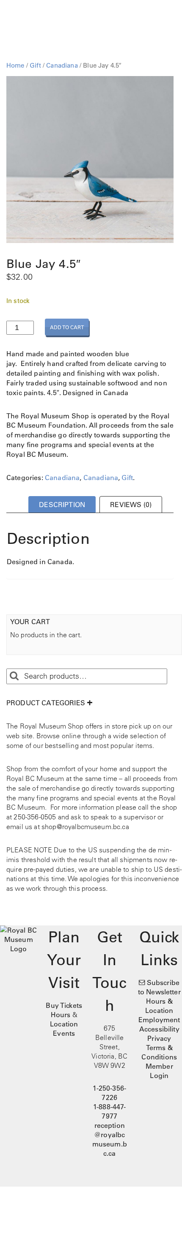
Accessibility (159, 1029)
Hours (61, 1014)
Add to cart (67, 327)
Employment (159, 1019)
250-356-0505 (35, 817)
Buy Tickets (64, 1005)
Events (64, 1033)
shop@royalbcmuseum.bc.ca (85, 826)
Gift (35, 65)
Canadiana (61, 65)
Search (14, 676)
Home (15, 65)
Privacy (159, 1038)
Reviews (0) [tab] (131, 504)
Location (64, 1024)
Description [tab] (62, 504)
